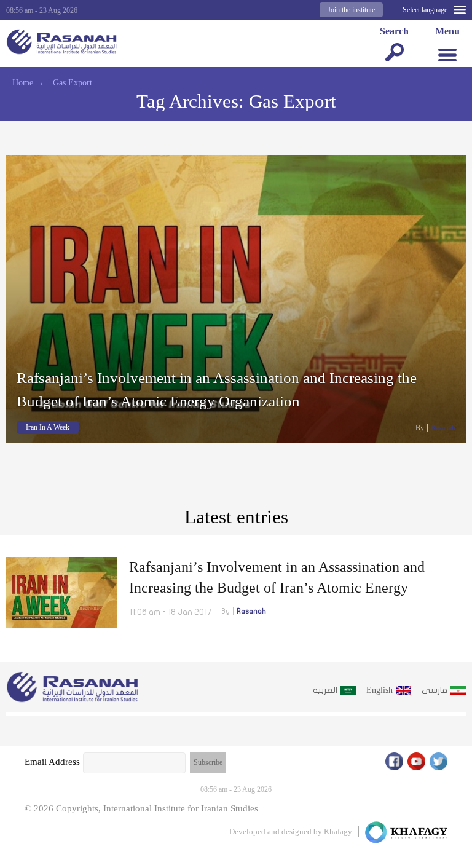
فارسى (434, 690)
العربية (325, 690)
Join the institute (351, 10)
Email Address (52, 762)
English (379, 690)
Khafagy (338, 831)
